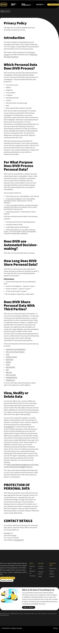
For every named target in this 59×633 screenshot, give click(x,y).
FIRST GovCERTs (11, 375)
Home (2, 11)
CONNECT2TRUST (11, 357)
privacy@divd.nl (19, 540)
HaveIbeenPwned (11, 377)
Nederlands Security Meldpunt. (16, 349)
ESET (7, 370)
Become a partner (6, 580)
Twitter (51, 571)
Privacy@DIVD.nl (9, 427)
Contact (51, 576)
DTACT (8, 365)
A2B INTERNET (10, 367)
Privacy (55, 628)
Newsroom (53, 568)
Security (39, 4)
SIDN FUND (9, 360)
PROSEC (8, 362)
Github (51, 574)
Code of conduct (28, 607)
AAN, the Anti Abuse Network (15, 352)
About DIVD (13, 4)
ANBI (39, 576)
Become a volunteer (7, 578)
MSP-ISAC (9, 372)
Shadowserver (10, 380)
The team (33, 576)
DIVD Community (26, 4)
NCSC (7, 354)
